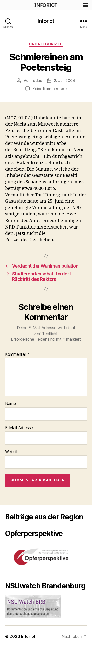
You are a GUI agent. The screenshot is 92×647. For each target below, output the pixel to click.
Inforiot (46, 21)
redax (36, 80)
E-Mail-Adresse (19, 428)
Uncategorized (46, 44)
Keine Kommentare (49, 88)
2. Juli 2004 (64, 80)
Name (10, 403)
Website (12, 452)
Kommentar (17, 354)
